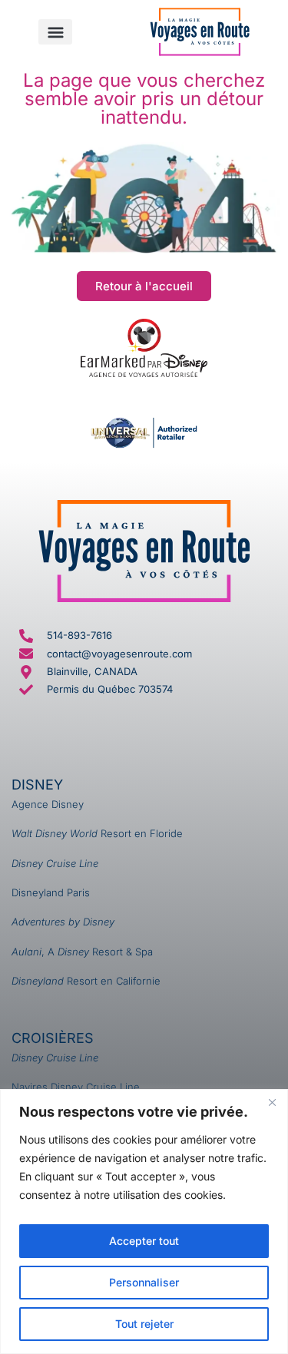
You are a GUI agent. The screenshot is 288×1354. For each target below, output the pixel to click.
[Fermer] (272, 1102)
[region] (144, 1221)
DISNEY (37, 784)
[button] (55, 32)
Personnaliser (144, 1282)
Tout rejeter (144, 1323)
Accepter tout (144, 1240)
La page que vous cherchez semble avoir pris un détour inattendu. (144, 98)
